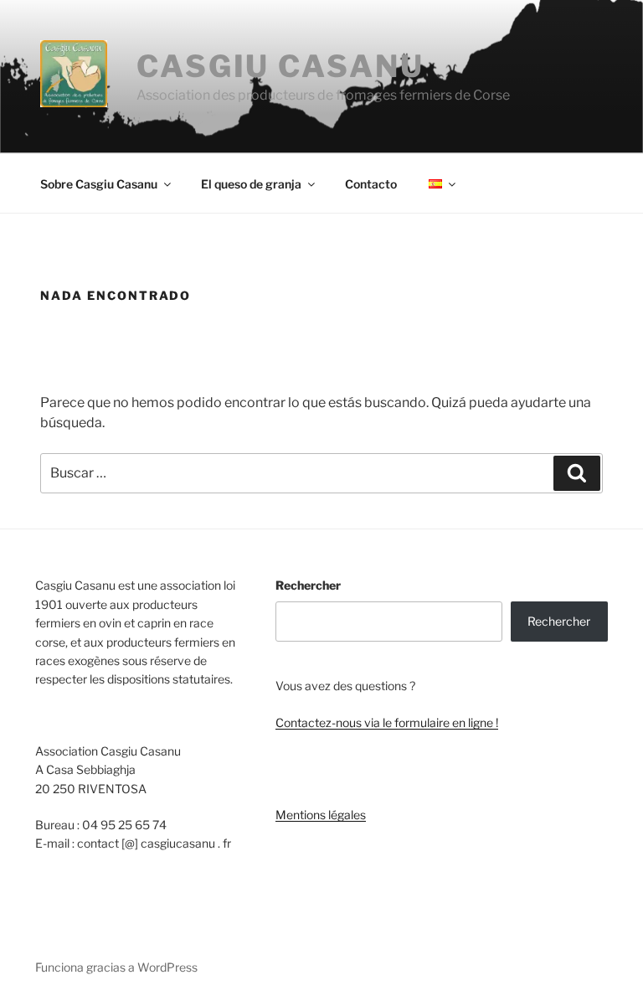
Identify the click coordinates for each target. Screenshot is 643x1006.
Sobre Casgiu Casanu (98, 184)
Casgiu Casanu (280, 66)
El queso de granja (251, 184)
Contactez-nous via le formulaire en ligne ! (386, 722)
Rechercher (308, 585)
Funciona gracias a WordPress (116, 967)
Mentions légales (320, 814)
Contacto (371, 184)
